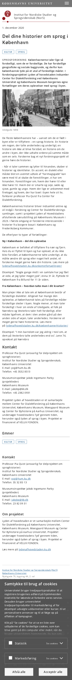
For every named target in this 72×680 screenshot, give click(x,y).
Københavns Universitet (14, 573)
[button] (66, 3)
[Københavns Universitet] (6, 17)
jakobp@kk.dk (19, 499)
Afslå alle (19, 672)
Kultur (8, 52)
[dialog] (36, 629)
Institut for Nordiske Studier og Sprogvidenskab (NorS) (30, 570)
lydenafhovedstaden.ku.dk (35, 549)
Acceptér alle (53, 672)
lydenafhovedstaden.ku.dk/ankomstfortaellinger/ (32, 266)
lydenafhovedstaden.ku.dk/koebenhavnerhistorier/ (37, 325)
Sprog (21, 52)
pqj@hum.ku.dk (21, 478)
